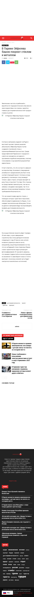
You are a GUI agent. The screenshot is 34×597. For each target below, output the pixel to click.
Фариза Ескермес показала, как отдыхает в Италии (16, 523)
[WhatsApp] (16, 62)
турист (20, 573)
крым (27, 558)
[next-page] (6, 378)
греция (22, 552)
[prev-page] (3, 378)
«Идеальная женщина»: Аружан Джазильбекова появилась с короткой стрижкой (14, 535)
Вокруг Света (10, 42)
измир (4, 558)
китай (23, 558)
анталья (27, 549)
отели (5, 564)
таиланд (8, 573)
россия (15, 567)
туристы (6, 577)
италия (14, 558)
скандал (27, 567)
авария (5, 550)
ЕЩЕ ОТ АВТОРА (8, 338)
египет (26, 555)
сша (4, 573)
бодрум (11, 552)
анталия (22, 550)
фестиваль (11, 580)
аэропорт (5, 552)
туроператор (14, 577)
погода (23, 564)
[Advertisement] (17, 18)
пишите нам (12, 481)
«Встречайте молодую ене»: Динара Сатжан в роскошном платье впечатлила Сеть (16, 517)
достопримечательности (10, 555)
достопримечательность (13, 303)
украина (5, 580)
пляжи (18, 564)
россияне (21, 567)
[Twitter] (8, 62)
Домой (4, 42)
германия (16, 552)
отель (10, 564)
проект (24, 303)
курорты (11, 561)
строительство (26, 570)
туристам (5, 305)
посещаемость (7, 567)
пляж (14, 564)
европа (21, 555)
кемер (19, 558)
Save (13, 62)
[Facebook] (3, 62)
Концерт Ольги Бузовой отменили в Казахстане (13, 492)
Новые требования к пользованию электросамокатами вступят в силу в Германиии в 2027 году (22, 358)
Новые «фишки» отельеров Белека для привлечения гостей (26, 315)
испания (9, 558)
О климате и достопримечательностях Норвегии (9, 314)
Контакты (19, 595)
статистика (18, 570)
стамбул (11, 570)
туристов (26, 573)
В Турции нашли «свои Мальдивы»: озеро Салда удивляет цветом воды (15, 506)
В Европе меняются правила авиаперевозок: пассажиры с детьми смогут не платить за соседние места (16, 499)
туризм (15, 573)
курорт (5, 561)
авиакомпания (13, 550)
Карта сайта (21, 593)
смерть (5, 570)
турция (22, 576)
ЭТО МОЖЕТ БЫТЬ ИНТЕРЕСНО (12, 335)
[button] (3, 38)
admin (5, 58)
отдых (22, 561)
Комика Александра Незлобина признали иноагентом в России (15, 511)
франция (11, 305)
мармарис (17, 561)
